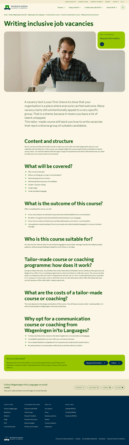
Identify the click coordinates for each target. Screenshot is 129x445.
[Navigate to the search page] (123, 7)
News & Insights (70, 1)
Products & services (30, 419)
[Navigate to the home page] (15, 7)
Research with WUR (30, 408)
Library (107, 1)
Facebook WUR (70, 416)
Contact (116, 1)
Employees (48, 426)
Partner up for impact (31, 426)
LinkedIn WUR (69, 408)
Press (46, 412)
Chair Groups (28, 412)
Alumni (47, 419)
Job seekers (48, 408)
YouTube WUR (70, 412)
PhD (5, 423)
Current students (96, 1)
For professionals (9, 426)
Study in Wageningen (10, 408)
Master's (7, 416)
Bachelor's (7, 412)
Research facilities (30, 416)
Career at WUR (83, 1)
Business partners (50, 416)
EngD (5, 419)
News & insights (29, 423)
